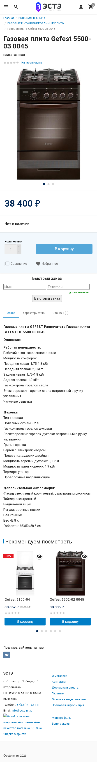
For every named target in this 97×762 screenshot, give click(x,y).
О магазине (59, 676)
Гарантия (58, 693)
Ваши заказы (61, 723)
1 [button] (44, 184)
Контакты (59, 681)
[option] (48, 124)
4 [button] (50, 631)
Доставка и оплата (65, 687)
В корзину (64, 248)
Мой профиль (61, 717)
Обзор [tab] (11, 313)
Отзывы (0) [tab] (60, 313)
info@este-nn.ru (22, 710)
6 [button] (60, 631)
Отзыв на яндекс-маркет (69, 699)
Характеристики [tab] (34, 313)
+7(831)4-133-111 (28, 704)
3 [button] (53, 184)
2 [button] (48, 184)
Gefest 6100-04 (17, 600)
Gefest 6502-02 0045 (67, 600)
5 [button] (55, 631)
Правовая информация (68, 705)
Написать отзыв (31, 62)
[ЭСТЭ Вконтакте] (6, 655)
